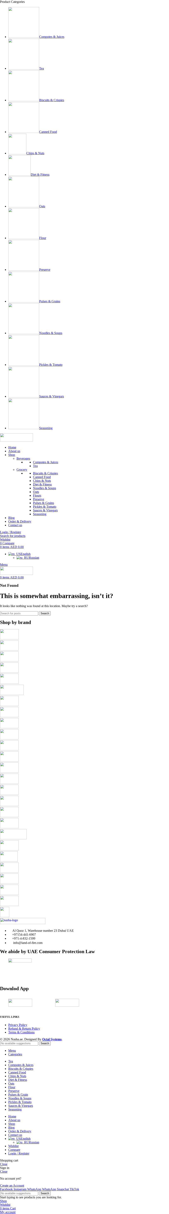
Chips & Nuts (42, 480)
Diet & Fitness (42, 484)
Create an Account (12, 1185)
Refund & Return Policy (24, 1028)
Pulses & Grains (43, 503)
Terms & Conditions (21, 1032)
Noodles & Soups (44, 488)
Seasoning (39, 514)
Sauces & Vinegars (45, 510)
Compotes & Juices (45, 462)
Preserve (38, 499)
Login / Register (18, 1153)
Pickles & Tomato (44, 506)
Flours (37, 495)
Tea (35, 466)
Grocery (21, 469)
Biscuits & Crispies (45, 473)
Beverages (23, 458)
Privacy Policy (17, 1025)
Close (3, 1164)
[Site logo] (16, 440)
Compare (14, 1149)
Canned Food (42, 477)
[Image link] (22, 923)
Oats (36, 492)
